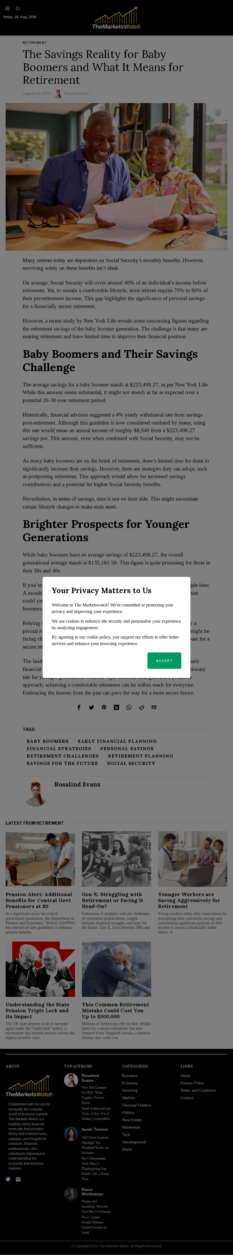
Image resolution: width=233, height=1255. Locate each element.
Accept (164, 660)
